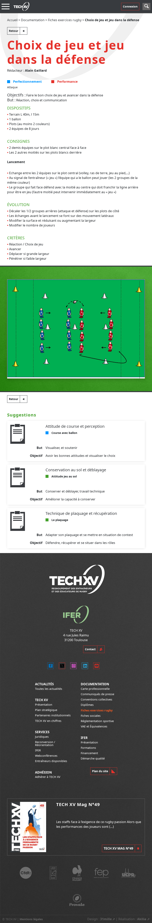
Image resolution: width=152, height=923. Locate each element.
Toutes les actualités (48, 689)
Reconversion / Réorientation (45, 743)
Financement (89, 753)
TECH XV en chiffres (48, 721)
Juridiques (42, 737)
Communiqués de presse (97, 694)
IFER (38, 750)
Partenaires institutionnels (53, 715)
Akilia (141, 919)
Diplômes (87, 705)
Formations (88, 748)
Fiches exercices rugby (65, 20)
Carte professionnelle (95, 689)
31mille (106, 919)
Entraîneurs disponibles (51, 761)
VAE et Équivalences (94, 726)
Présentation (43, 704)
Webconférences (46, 756)
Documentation (33, 20)
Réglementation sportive (97, 721)
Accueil (12, 20)
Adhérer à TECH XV (47, 777)
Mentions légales (31, 919)
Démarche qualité (93, 758)
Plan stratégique (46, 710)
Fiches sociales (91, 716)
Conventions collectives (96, 699)
